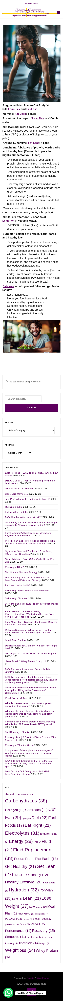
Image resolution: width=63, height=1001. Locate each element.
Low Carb (38, 906)
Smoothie (15, 937)
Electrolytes (22, 833)
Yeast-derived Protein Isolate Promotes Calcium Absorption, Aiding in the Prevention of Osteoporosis (30, 690)
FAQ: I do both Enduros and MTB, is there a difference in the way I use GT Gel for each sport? (28, 764)
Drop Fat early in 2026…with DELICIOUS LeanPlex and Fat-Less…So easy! (27, 578)
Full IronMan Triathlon (16, 512)
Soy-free (32, 937)
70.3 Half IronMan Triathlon (19, 488)
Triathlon (29, 943)
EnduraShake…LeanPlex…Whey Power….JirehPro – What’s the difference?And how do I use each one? (29, 614)
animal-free (27, 794)
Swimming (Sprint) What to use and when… (28, 590)
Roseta (30, 978)
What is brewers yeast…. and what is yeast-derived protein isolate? (28, 704)
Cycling (26, 818)
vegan (44, 943)
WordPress (43, 978)
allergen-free (12, 794)
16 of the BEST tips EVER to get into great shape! (31, 603)
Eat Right (38, 825)
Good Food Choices (15, 640)
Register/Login (31, 3)
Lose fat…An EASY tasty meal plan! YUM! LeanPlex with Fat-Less (27, 772)
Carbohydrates (26, 800)
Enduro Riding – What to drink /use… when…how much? (31, 474)
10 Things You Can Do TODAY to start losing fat (30, 653)
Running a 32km (14, 507)
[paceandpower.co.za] (29, 12)
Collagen (15, 810)
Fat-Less (31, 109)
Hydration (24, 889)
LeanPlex (14, 109)
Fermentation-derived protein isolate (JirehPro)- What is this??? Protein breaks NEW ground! (30, 723)
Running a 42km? (14, 567)
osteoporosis (41, 914)
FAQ (37, 842)
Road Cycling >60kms (16, 698)
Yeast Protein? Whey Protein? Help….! (25, 661)
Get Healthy (20, 866)
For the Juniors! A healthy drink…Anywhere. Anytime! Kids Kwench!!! (28, 534)
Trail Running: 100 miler (17, 732)
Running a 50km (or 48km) (19, 745)
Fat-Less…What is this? (17, 585)
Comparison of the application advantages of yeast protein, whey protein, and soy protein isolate (29, 753)
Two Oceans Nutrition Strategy (21, 572)
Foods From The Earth (36, 859)
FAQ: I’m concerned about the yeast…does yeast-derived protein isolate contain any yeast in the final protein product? (31, 680)
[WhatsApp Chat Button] (8, 993)
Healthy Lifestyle (24, 882)
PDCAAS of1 (14, 918)
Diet (39, 817)
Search (31, 408)
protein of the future (17, 924)
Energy (21, 841)
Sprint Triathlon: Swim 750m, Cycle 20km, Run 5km (29, 560)
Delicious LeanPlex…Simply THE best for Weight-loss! (31, 647)
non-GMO (26, 913)
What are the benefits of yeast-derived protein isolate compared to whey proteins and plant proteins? (29, 714)
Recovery (43, 931)
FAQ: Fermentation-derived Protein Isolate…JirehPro (28, 670)
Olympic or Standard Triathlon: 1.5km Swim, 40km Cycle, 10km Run (28, 552)
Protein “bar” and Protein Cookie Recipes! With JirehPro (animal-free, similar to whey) (30, 542)
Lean (32, 898)
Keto (17, 898)
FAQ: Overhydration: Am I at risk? (23, 517)
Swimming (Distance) (16, 598)
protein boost (42, 918)
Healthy (39, 875)
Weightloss (20, 950)
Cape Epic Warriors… (16, 493)
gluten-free (21, 875)
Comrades (36, 810)
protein (28, 919)
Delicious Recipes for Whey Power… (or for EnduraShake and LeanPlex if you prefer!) (28, 631)
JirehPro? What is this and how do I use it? (27, 499)
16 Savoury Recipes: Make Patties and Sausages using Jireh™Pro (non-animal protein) (31, 524)
